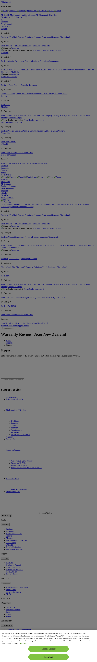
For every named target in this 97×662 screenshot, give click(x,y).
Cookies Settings (49, 649)
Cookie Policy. (24, 643)
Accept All (48, 657)
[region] (48, 646)
